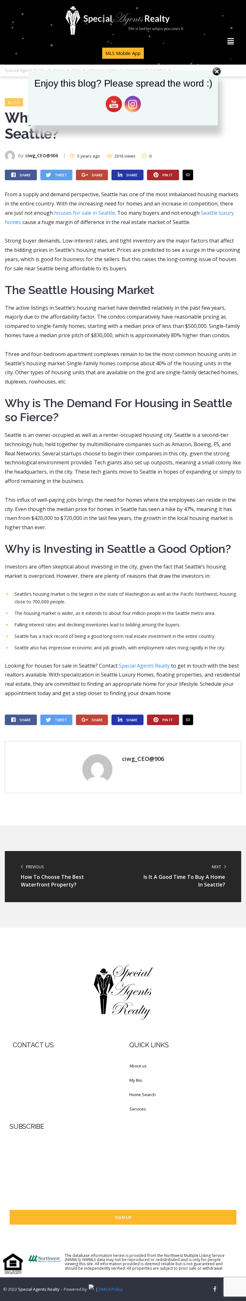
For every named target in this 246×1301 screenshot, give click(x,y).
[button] (230, 41)
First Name (20, 1141)
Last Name (20, 1165)
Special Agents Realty (144, 665)
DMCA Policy (111, 1289)
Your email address (28, 1190)
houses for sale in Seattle (84, 212)
